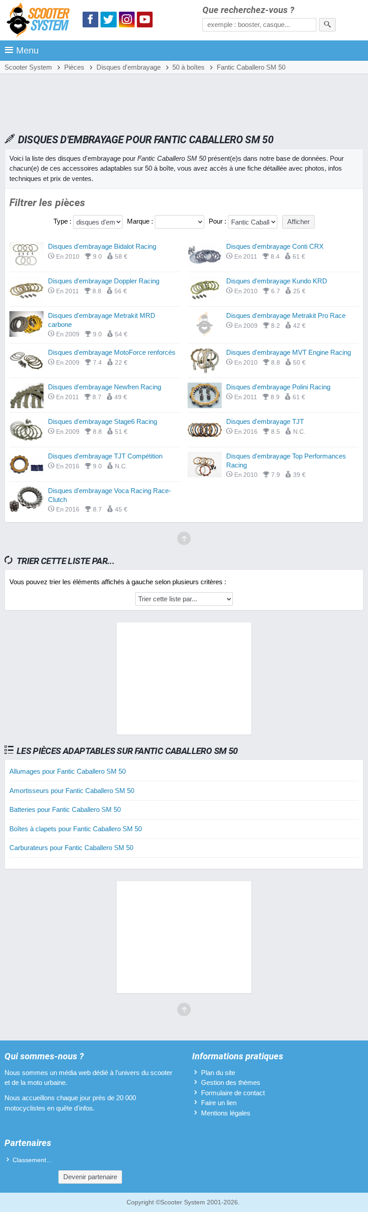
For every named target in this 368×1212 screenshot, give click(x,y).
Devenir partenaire (90, 1177)
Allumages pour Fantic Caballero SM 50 (67, 771)
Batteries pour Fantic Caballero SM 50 (65, 809)
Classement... (32, 1160)
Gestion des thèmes (230, 1082)
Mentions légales (225, 1113)
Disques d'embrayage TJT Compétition (105, 456)
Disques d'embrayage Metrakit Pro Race (286, 315)
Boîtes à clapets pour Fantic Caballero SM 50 (75, 829)
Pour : (218, 221)
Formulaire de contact (233, 1093)
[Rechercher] (327, 24)
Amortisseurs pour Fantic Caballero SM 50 (71, 790)
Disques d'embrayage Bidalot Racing (102, 246)
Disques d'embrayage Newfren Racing (104, 387)
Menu (27, 50)
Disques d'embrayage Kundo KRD (276, 281)
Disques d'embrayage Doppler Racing (103, 281)
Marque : (141, 221)
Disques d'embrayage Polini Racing (278, 387)
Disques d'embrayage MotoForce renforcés (111, 352)
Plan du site (218, 1072)
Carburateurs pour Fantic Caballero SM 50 (71, 847)
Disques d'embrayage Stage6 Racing (102, 421)
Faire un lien (219, 1102)
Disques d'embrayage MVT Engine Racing (288, 352)
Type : (63, 221)
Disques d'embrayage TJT (265, 421)
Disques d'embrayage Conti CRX (275, 246)
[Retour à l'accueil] (40, 21)
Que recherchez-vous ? (248, 10)
